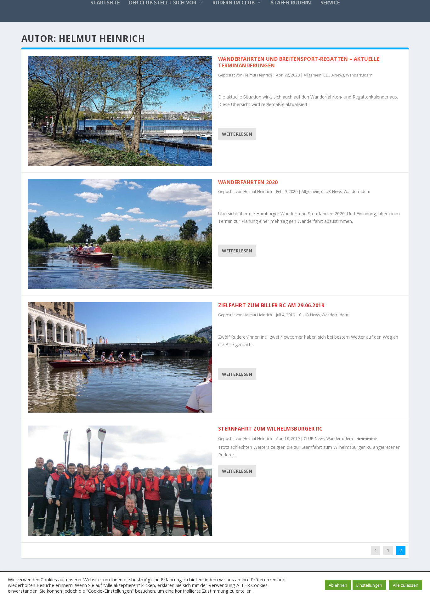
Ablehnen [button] (338, 585)
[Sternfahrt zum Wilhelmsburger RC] (120, 481)
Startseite (105, 3)
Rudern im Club (233, 3)
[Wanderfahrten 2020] (120, 234)
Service (330, 3)
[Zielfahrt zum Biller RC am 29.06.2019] (120, 357)
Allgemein (312, 75)
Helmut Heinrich (257, 75)
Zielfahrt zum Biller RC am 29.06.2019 (271, 305)
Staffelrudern (291, 3)
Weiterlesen (237, 134)
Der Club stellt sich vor (162, 3)
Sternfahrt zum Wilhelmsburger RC (270, 428)
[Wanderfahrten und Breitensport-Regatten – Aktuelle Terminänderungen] (120, 111)
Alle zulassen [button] (405, 585)
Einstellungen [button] (369, 585)
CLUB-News (333, 75)
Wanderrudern (359, 75)
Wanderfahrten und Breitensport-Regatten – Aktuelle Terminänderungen (299, 62)
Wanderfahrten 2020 (248, 182)
